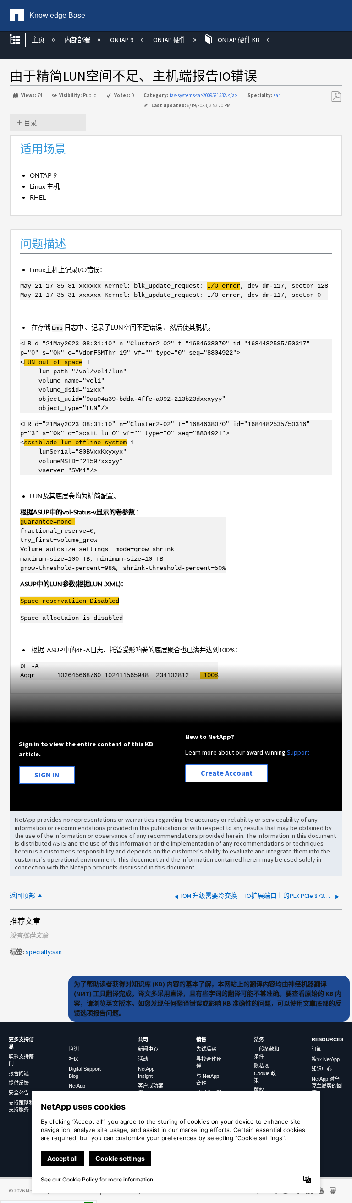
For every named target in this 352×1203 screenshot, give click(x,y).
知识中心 (322, 1069)
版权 (259, 1090)
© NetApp (26, 1190)
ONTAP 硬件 (170, 40)
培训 (74, 1049)
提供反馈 (19, 1083)
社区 (74, 1059)
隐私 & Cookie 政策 (265, 1073)
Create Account (227, 772)
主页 (39, 40)
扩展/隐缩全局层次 (21, 40)
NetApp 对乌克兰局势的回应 (327, 1086)
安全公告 (19, 1092)
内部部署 (78, 40)
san (277, 95)
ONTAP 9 (122, 40)
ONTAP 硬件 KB (238, 40)
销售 (201, 1039)
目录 (30, 123)
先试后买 (206, 1049)
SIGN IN (47, 774)
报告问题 (19, 1073)
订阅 (317, 1049)
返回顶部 (22, 896)
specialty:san (44, 952)
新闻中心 (148, 1049)
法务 (259, 1039)
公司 (143, 1039)
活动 (143, 1059)
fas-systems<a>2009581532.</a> (203, 95)
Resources (327, 1039)
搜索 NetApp (326, 1059)
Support (298, 752)
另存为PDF (336, 97)
